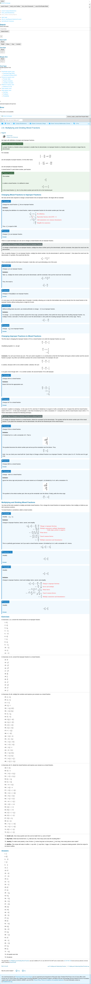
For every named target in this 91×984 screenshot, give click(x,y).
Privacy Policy (37, 980)
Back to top (4, 966)
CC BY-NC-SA (68, 960)
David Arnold (9, 135)
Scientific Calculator (8, 82)
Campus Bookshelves (21, 123)
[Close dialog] (1, 109)
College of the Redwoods (12, 137)
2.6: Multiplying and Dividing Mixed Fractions (19, 960)
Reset (2, 41)
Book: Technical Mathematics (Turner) (61, 123)
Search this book (4, 26)
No (25, 970)
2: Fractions (78, 123)
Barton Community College (39, 123)
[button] (5, 94)
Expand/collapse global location (89, 123)
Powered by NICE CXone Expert (24, 976)
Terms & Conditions (46, 980)
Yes (19, 970)
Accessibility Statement (57, 980)
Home (8, 123)
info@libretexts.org (7, 981)
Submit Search (4, 31)
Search (4, 120)
